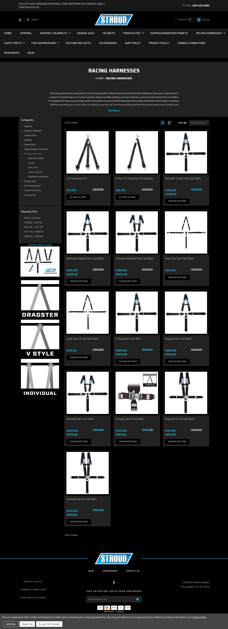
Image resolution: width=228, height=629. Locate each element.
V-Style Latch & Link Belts (130, 419)
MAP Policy (133, 43)
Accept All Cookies (49, 624)
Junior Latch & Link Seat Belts (82, 339)
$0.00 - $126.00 (32, 218)
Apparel (26, 33)
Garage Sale (85, 33)
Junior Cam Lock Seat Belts (179, 258)
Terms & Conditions (191, 43)
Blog (31, 53)
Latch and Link (35, 172)
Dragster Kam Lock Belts (178, 339)
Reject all (27, 624)
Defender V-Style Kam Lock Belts (183, 178)
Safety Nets (12, 43)
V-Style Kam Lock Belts (128, 339)
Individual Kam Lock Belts (80, 419)
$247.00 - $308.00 (33, 231)
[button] (40, 261)
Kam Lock (33, 167)
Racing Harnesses (209, 33)
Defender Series (36, 158)
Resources (11, 53)
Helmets (109, 33)
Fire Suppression (43, 43)
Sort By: (183, 122)
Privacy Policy (159, 43)
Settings (11, 624)
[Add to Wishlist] (104, 144)
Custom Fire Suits (78, 43)
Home (8, 33)
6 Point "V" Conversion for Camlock (134, 178)
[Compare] (104, 151)
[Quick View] (104, 136)
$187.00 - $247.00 (33, 227)
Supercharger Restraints (169, 33)
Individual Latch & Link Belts (81, 499)
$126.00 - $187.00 (33, 222)
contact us (133, 570)
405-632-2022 (200, 5)
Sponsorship (110, 570)
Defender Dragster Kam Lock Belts (85, 258)
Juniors (31, 163)
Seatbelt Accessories (38, 176)
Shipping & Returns (33, 597)
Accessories (108, 43)
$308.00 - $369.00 (33, 236)
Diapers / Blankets (53, 33)
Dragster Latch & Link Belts (180, 419)
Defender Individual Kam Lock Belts (135, 258)
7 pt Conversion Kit (76, 178)
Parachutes (132, 33)
